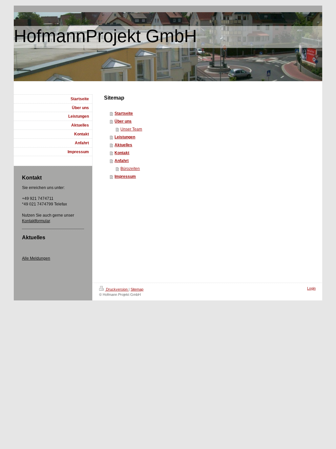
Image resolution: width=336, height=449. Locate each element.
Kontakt (122, 153)
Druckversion (117, 289)
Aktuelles (123, 145)
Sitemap (137, 289)
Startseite (124, 113)
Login (311, 288)
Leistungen (125, 137)
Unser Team (131, 129)
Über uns (123, 121)
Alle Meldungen (36, 258)
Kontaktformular (36, 221)
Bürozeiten (130, 168)
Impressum (125, 176)
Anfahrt (122, 160)
